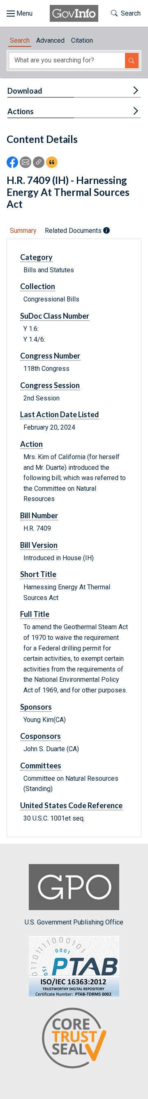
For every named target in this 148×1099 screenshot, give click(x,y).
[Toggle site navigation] (19, 13)
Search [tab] (20, 40)
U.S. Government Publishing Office (74, 922)
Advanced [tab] (50, 40)
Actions (20, 111)
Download (24, 90)
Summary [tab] (23, 231)
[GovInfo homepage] (74, 13)
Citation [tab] (82, 40)
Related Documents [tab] (74, 231)
